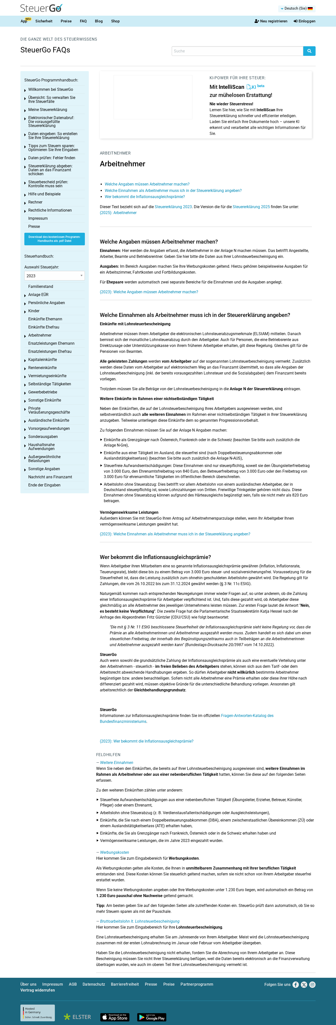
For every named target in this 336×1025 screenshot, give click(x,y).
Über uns (28, 984)
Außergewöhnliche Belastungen (44, 458)
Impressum (38, 218)
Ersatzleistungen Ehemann (51, 343)
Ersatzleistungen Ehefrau (50, 351)
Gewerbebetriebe (42, 392)
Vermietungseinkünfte (47, 375)
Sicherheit (43, 21)
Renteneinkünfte (42, 367)
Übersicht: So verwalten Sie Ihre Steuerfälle (51, 99)
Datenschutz (94, 984)
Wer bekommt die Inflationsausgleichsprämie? (145, 196)
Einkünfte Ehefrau (43, 327)
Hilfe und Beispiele (44, 194)
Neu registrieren (273, 21)
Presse (34, 226)
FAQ (83, 21)
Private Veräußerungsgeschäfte (49, 410)
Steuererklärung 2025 (251, 206)
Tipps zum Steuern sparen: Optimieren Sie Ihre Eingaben (53, 147)
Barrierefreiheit (125, 984)
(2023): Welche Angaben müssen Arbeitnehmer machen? (149, 292)
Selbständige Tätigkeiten (49, 384)
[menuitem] (297, 8)
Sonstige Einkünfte (44, 400)
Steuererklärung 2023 (173, 206)
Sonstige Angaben (44, 468)
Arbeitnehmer (115, 153)
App (24, 21)
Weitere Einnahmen (116, 762)
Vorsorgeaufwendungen (49, 428)
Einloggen (307, 21)
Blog (99, 21)
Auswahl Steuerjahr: (41, 267)
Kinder (33, 311)
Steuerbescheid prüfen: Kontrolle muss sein (48, 184)
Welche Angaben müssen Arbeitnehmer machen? (147, 184)
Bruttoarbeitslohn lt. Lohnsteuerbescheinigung (140, 921)
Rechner (35, 202)
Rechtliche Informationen (50, 210)
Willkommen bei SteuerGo (50, 89)
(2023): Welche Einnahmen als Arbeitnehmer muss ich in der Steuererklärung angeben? (175, 534)
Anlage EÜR (38, 294)
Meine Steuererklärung (47, 109)
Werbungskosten (114, 852)
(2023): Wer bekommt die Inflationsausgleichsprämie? (147, 741)
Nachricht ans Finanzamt (50, 477)
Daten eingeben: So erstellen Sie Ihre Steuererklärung (52, 135)
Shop (115, 21)
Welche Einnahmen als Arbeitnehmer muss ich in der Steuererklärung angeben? (173, 190)
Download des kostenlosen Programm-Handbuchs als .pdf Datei (54, 239)
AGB (73, 984)
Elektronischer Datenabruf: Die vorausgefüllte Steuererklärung (51, 121)
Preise (66, 21)
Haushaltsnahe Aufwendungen (41, 446)
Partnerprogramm (197, 984)
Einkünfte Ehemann (45, 319)
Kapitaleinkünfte (42, 359)
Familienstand (40, 286)
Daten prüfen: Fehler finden (51, 157)
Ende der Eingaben (44, 485)
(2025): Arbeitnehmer (118, 212)
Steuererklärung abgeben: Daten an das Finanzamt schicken (50, 170)
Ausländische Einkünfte (48, 420)
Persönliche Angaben (46, 302)
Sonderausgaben (43, 436)
